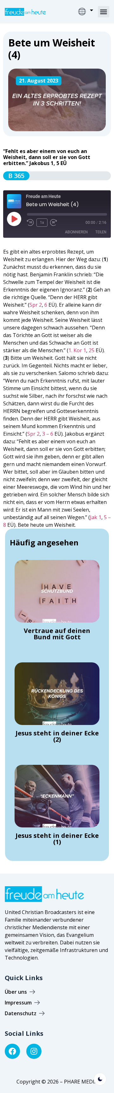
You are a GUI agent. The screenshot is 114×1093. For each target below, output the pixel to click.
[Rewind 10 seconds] (30, 222)
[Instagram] (33, 1051)
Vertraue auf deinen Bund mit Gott (57, 633)
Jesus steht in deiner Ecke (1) (57, 838)
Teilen (100, 232)
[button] (103, 11)
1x (42, 222)
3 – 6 (47, 433)
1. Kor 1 (77, 350)
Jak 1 (95, 517)
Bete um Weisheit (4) (51, 48)
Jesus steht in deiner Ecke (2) (57, 736)
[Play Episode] (14, 219)
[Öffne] (91, 10)
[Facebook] (12, 1051)
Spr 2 (35, 304)
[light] (100, 1079)
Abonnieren (76, 232)
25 (91, 350)
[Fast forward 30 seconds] (55, 222)
